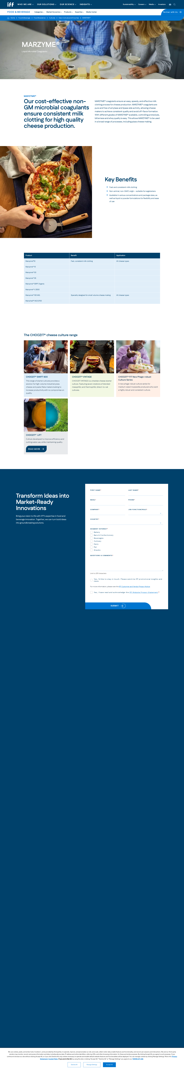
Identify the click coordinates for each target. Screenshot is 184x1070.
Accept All (109, 1065)
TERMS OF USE (137, 1059)
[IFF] (10, 4)
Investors (162, 4)
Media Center (91, 12)
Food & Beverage (18, 12)
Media (151, 4)
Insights (85, 4)
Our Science (67, 4)
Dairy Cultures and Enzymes (69, 18)
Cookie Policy (53, 1059)
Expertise (78, 12)
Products (67, 12)
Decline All (74, 1065)
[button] (174, 4)
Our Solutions (45, 4)
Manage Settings (92, 1065)
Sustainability (128, 4)
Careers (141, 4)
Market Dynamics (53, 12)
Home (13, 18)
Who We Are (24, 4)
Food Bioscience (39, 18)
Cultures (52, 18)
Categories (38, 12)
